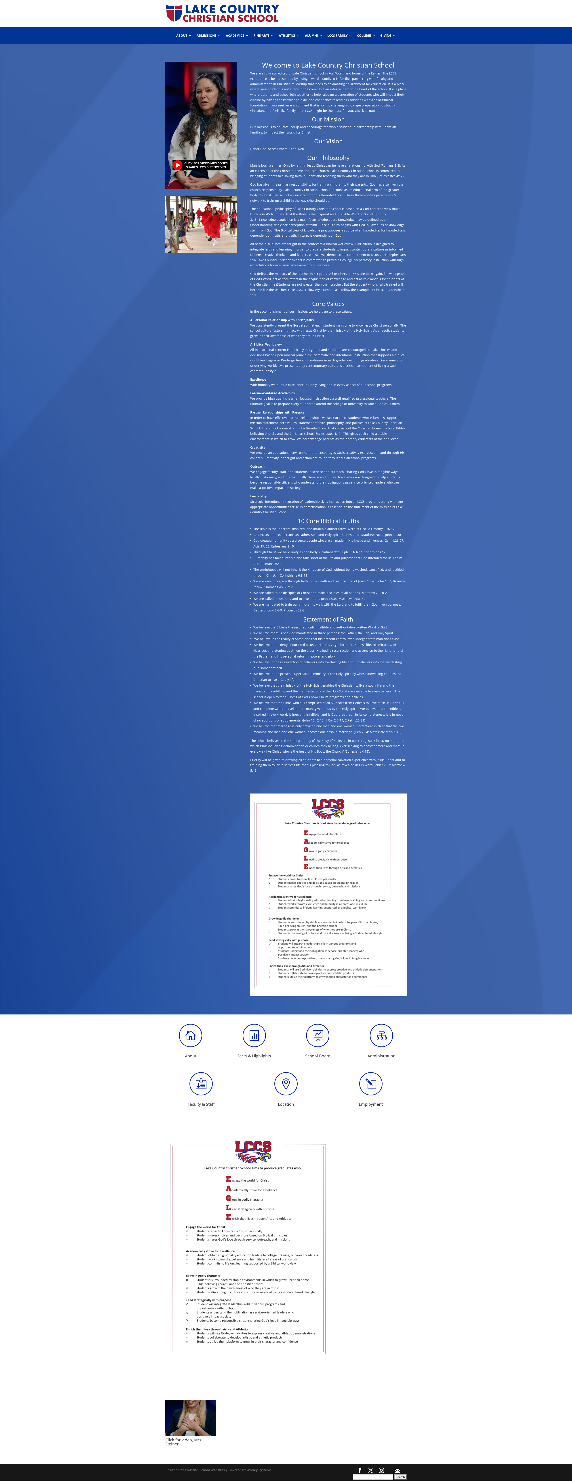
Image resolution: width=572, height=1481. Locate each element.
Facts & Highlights (254, 1056)
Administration (381, 1056)
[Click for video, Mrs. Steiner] (190, 1434)
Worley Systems (259, 1470)
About (190, 1056)
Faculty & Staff (201, 1104)
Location (286, 1104)
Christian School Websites (205, 1470)
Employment (371, 1104)
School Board (317, 1056)
